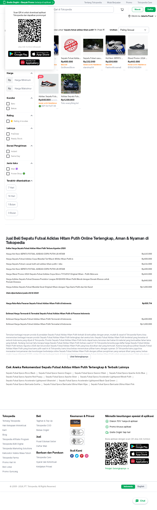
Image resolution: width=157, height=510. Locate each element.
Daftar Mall (41, 446)
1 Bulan (11, 204)
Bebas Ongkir (42, 430)
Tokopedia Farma (10, 457)
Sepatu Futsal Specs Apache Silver (61, 377)
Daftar (150, 9)
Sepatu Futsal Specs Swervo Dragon (55, 373)
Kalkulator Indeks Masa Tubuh (16, 453)
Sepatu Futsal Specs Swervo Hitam (90, 373)
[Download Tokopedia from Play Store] (139, 446)
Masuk (138, 9)
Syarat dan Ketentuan (46, 462)
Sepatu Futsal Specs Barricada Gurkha (23, 384)
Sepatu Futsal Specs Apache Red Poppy (24, 377)
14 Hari (11, 196)
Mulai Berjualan (114, 2)
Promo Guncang (10, 471)
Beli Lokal (7, 467)
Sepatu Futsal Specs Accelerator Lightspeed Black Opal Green (87, 380)
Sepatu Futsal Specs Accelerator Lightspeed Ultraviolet (31, 380)
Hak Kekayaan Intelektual (14, 425)
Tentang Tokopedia (93, 2)
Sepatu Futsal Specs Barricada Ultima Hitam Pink (112, 384)
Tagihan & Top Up (44, 421)
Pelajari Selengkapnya (115, 468)
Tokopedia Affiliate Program (15, 439)
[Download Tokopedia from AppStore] (139, 454)
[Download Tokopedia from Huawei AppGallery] (139, 461)
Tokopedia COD (43, 425)
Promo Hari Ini (9, 462)
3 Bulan (12, 213)
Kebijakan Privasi (44, 466)
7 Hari (11, 187)
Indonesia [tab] (128, 486)
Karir (4, 430)
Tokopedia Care (145, 2)
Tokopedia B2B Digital (12, 444)
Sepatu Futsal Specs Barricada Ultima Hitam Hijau (66, 384)
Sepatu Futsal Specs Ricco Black (20, 373)
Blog (4, 434)
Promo (129, 2)
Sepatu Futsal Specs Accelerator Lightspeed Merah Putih (105, 377)
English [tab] (141, 486)
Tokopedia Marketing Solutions (17, 448)
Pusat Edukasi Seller (46, 441)
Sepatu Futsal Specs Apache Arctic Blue (127, 373)
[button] (142, 16)
